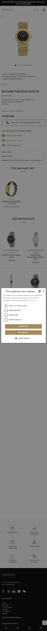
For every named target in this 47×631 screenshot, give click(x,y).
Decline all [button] (23, 332)
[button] (23, 338)
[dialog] (23, 315)
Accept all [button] (23, 326)
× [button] (43, 291)
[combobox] (39, 291)
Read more (33, 300)
